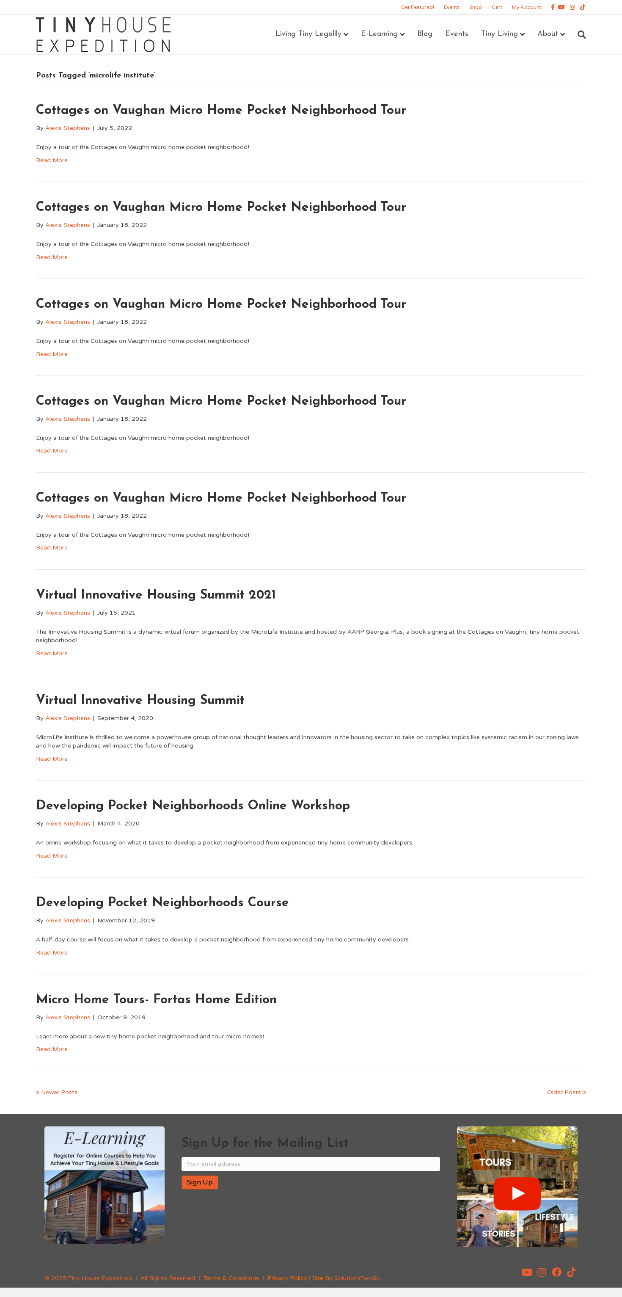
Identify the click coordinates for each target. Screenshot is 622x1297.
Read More (52, 160)
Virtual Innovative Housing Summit (140, 700)
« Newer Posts (56, 1092)
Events (452, 7)
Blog (424, 34)
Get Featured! (417, 7)
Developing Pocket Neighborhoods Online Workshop (193, 806)
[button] (526, 1272)
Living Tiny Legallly (308, 34)
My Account (526, 7)
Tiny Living (499, 34)
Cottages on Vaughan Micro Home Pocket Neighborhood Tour (221, 110)
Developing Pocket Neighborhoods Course (162, 903)
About (547, 34)
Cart (497, 7)
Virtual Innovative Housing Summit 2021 (156, 595)
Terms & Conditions (231, 1278)
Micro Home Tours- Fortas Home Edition (156, 1000)
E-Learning (379, 34)
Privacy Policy (287, 1278)
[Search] (578, 34)
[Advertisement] (281, 1223)
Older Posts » (566, 1092)
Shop (475, 7)
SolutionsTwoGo (357, 1278)
